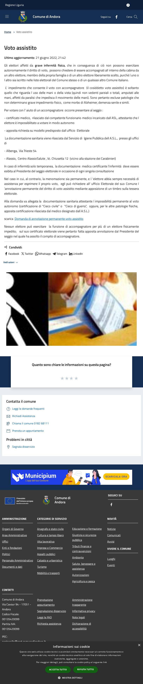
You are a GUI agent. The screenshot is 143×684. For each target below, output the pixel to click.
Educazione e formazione (87, 529)
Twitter (29, 254)
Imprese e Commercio (50, 548)
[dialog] (71, 662)
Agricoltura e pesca (83, 581)
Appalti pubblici (46, 554)
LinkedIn (78, 254)
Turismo (42, 567)
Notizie (111, 529)
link (105, 662)
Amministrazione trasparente (82, 602)
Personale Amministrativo (17, 560)
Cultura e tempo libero (50, 535)
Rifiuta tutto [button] (85, 669)
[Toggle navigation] (7, 16)
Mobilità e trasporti (48, 573)
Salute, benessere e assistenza (83, 566)
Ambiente (78, 557)
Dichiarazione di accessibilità (81, 626)
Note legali (78, 617)
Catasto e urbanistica (49, 560)
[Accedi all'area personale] (128, 5)
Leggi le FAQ (44, 617)
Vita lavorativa (45, 541)
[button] (71, 678)
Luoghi (111, 559)
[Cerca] (136, 17)
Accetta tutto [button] (58, 669)
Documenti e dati (12, 567)
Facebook (13, 254)
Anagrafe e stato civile (50, 529)
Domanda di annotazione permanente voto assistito (49, 218)
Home (7, 32)
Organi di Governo (13, 529)
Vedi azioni (9, 262)
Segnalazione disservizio (51, 611)
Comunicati (114, 535)
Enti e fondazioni (12, 548)
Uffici (5, 541)
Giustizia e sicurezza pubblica (84, 537)
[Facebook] (115, 16)
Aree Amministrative (14, 535)
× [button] (139, 645)
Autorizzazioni (80, 575)
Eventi (111, 565)
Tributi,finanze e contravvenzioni (81, 548)
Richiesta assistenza (49, 623)
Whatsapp (45, 254)
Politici (6, 554)
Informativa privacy (83, 611)
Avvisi (110, 541)
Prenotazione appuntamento (46, 602)
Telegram (61, 254)
